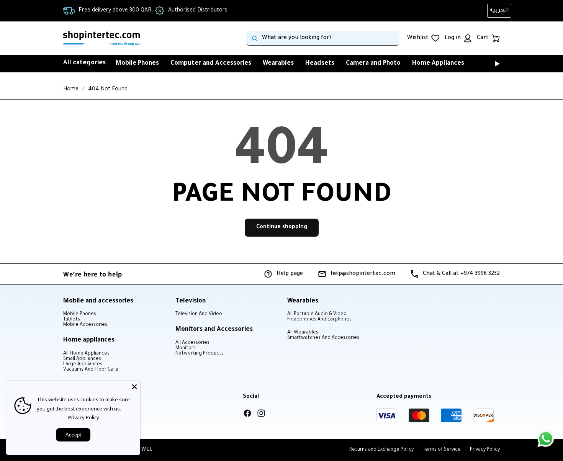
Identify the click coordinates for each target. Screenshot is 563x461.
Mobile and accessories (98, 301)
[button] (486, 63)
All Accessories (192, 343)
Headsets (319, 63)
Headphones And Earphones (319, 319)
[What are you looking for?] (254, 38)
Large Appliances (82, 364)
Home (71, 90)
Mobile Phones (137, 63)
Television (190, 301)
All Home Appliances (86, 353)
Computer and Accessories (210, 63)
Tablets (71, 319)
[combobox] (322, 38)
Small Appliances (82, 359)
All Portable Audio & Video (317, 314)
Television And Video (198, 314)
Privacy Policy (83, 417)
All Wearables (302, 332)
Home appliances (89, 340)
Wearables (278, 63)
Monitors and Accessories (214, 329)
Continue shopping (281, 227)
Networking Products (199, 353)
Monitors (185, 348)
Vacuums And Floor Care (90, 370)
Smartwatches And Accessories (323, 338)
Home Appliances (438, 63)
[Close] (134, 387)
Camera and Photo (373, 63)
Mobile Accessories (85, 325)
